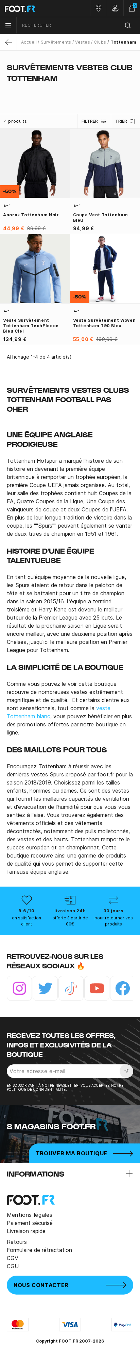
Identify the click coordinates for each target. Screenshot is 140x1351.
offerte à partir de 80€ (70, 920)
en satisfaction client (26, 920)
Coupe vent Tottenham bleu (100, 217)
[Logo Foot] (35, 8)
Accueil (29, 42)
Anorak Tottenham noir (31, 214)
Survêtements (56, 42)
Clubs (100, 42)
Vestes (82, 42)
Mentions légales (29, 1214)
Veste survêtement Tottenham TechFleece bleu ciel (31, 326)
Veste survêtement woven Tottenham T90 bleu (104, 323)
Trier (121, 121)
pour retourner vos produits (113, 920)
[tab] (70, 91)
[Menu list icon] (8, 25)
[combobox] (78, 25)
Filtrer (90, 121)
